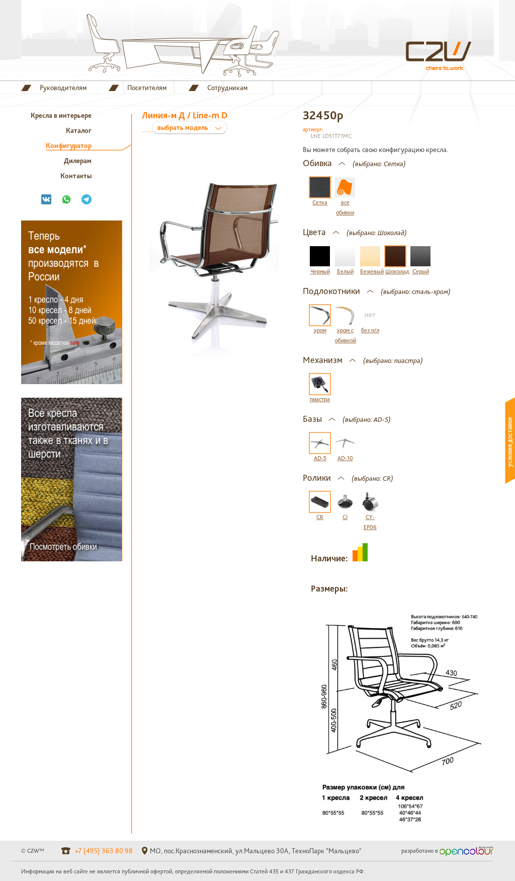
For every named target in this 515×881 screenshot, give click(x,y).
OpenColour (467, 851)
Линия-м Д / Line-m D (185, 120)
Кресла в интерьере (61, 115)
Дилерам (78, 161)
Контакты (76, 176)
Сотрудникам (227, 88)
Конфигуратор (69, 145)
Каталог (79, 130)
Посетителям (146, 88)
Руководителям (63, 88)
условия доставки (510, 440)
